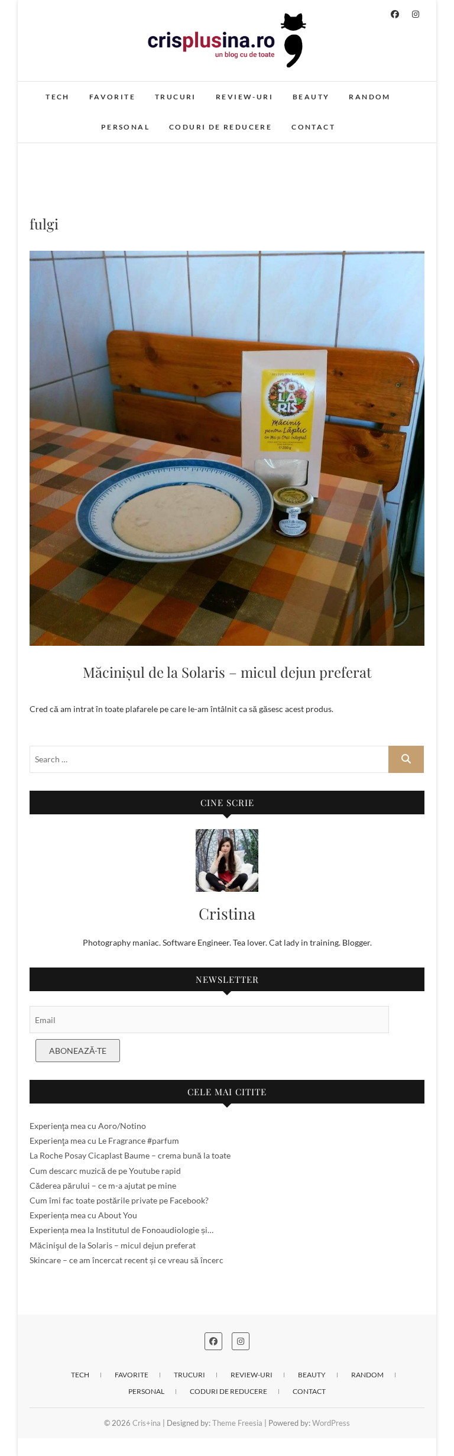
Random (369, 96)
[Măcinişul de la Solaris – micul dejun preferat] (227, 448)
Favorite (112, 96)
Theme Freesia (237, 1423)
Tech (58, 96)
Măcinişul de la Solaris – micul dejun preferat (227, 671)
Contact (313, 126)
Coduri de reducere (220, 126)
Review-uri (244, 96)
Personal (125, 126)
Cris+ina (146, 1423)
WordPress (331, 1423)
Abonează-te (77, 1051)
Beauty (311, 96)
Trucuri (175, 96)
